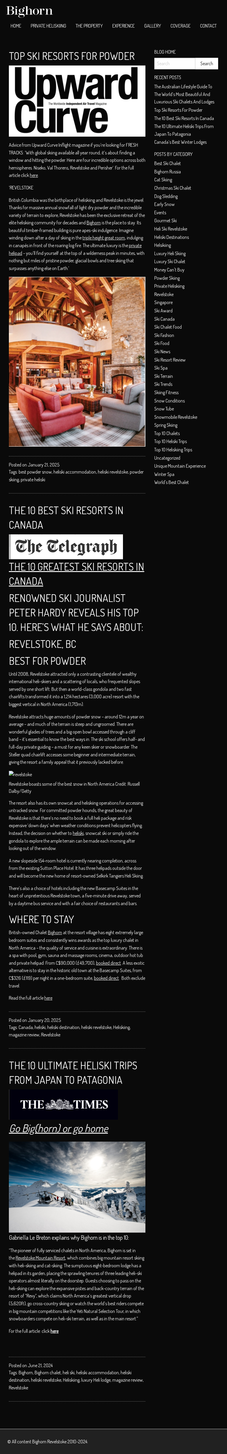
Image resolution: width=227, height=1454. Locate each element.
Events (160, 212)
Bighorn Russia (167, 172)
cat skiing (163, 180)
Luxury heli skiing (170, 253)
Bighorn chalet (48, 1372)
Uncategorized (167, 458)
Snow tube (164, 409)
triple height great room (103, 238)
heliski (78, 833)
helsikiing (162, 245)
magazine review (24, 1035)
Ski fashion (164, 335)
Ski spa (161, 368)
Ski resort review (170, 360)
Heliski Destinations (171, 237)
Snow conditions (169, 401)
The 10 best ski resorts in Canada (184, 118)
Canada (26, 1027)
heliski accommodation (74, 472)
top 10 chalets (167, 433)
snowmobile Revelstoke (175, 417)
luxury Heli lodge (96, 1380)
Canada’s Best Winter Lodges (180, 142)
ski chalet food (168, 327)
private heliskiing (169, 286)
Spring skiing (165, 425)
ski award (163, 311)
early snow (164, 204)
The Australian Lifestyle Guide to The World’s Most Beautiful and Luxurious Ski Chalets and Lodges (184, 94)
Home (16, 26)
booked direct (108, 963)
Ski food (161, 343)
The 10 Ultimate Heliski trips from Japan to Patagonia (184, 130)
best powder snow (35, 472)
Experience (123, 26)
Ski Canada (164, 319)
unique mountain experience (180, 466)
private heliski (33, 479)
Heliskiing (121, 1027)
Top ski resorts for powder (71, 55)
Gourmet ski (165, 220)
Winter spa (164, 474)
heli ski (68, 1372)
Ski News (162, 351)
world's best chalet (171, 482)
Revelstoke (50, 1035)
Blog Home (165, 52)
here (34, 175)
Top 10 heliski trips (170, 441)
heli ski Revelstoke (170, 229)
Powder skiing (167, 278)
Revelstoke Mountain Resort (40, 1258)
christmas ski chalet (172, 188)
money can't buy (169, 270)
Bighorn (94, 223)
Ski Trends (163, 384)
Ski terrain (163, 376)
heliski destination (63, 1027)
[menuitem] (16, 26)
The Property (89, 26)
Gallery (152, 26)
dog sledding (166, 196)
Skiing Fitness (166, 392)
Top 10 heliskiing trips (173, 450)
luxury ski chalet (169, 261)
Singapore (163, 302)
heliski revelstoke (113, 472)
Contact (208, 26)
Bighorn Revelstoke (49, 1442)
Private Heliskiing (48, 26)
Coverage (181, 26)
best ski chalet (167, 163)
